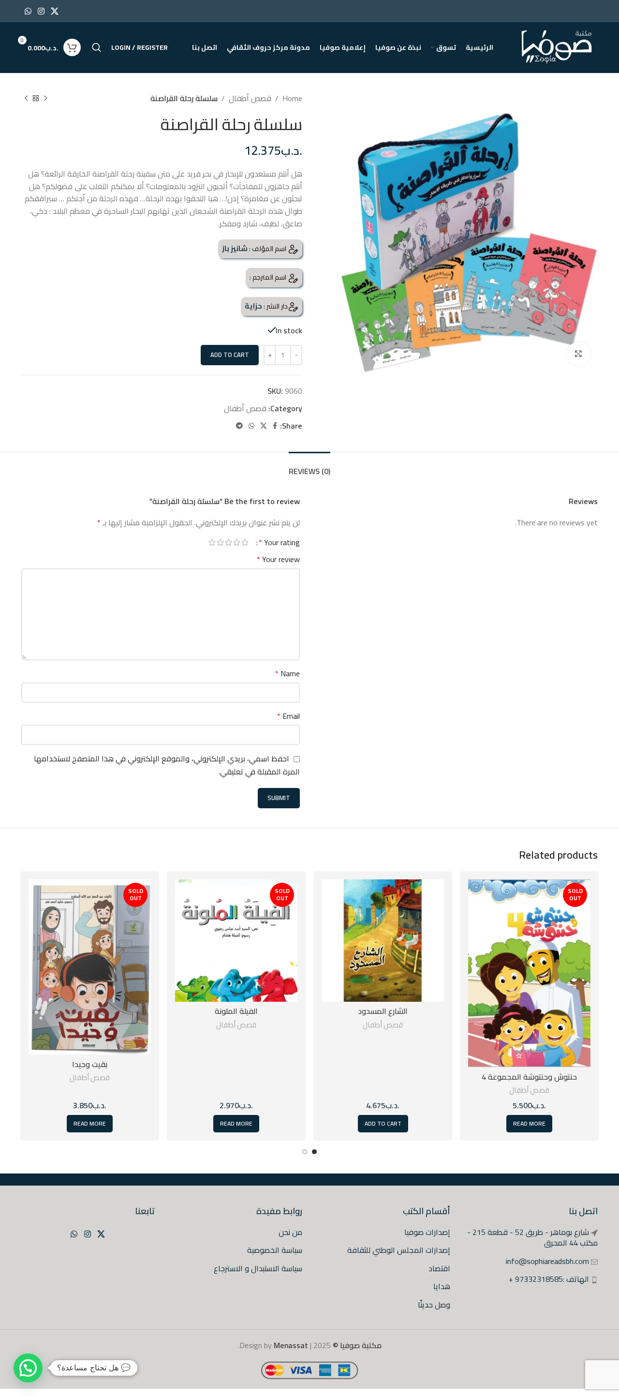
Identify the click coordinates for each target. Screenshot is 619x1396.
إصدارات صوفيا (427, 1232)
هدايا (441, 1286)
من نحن (290, 1232)
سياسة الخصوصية (274, 1250)
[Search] (96, 47)
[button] (28, 1367)
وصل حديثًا (434, 1304)
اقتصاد (439, 1268)
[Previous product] (45, 99)
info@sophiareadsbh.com (547, 1261)
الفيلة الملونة (236, 1011)
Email (288, 716)
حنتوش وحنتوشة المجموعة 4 (529, 1076)
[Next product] (26, 99)
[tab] (309, 466)
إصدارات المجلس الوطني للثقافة (398, 1250)
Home (292, 98)
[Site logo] (557, 46)
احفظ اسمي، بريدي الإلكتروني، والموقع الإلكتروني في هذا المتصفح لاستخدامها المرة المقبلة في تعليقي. (167, 765)
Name (287, 674)
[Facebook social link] (275, 425)
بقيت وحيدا (89, 1064)
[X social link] (55, 11)
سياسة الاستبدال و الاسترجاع (258, 1268)
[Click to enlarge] (578, 354)
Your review (278, 559)
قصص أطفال (250, 98)
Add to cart (229, 354)
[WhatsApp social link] (27, 11)
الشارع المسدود (383, 1011)
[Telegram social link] (239, 425)
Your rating (279, 542)
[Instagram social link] (40, 11)
